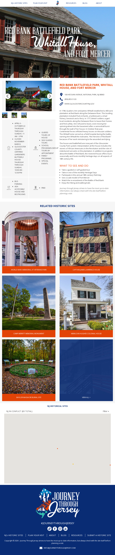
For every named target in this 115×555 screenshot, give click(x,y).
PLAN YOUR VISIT (40, 3)
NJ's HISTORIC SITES (19, 3)
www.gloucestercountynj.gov (79, 104)
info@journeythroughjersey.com (60, 548)
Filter (105, 411)
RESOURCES (71, 3)
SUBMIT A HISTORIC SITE (99, 535)
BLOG (85, 3)
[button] (110, 465)
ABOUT (99, 3)
